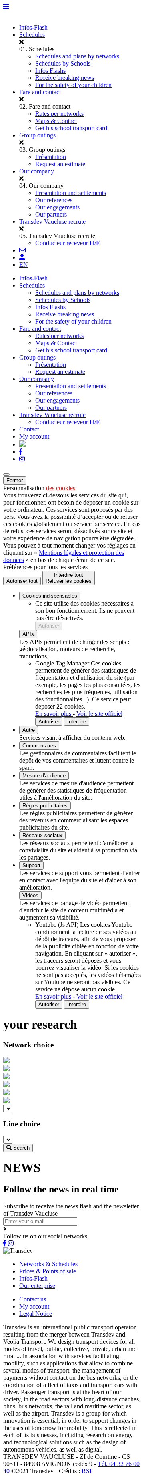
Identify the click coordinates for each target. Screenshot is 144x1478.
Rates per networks (59, 113)
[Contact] (22, 250)
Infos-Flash (33, 27)
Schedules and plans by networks (77, 56)
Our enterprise (37, 1285)
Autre (28, 730)
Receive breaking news (64, 77)
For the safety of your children (73, 84)
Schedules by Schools (62, 63)
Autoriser (48, 626)
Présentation (50, 156)
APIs (28, 634)
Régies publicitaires (45, 806)
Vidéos (30, 895)
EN (23, 264)
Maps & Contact (56, 120)
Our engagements (57, 207)
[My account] (22, 257)
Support (31, 865)
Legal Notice (35, 1313)
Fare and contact (40, 92)
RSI (87, 1471)
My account (34, 1306)
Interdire (76, 722)
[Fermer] (6, 474)
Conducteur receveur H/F (67, 243)
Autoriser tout (22, 581)
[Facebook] (20, 451)
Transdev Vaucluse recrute (52, 221)
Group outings (37, 135)
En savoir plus (54, 713)
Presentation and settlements (70, 192)
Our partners (51, 214)
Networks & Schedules (48, 1264)
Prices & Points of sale (47, 1271)
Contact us (32, 1299)
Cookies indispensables (49, 596)
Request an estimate (60, 164)
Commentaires (39, 746)
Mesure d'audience (44, 776)
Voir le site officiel (99, 713)
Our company (36, 171)
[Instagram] (22, 458)
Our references (53, 200)
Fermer (14, 480)
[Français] (22, 444)
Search (21, 1148)
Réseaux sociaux (42, 835)
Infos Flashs (50, 70)
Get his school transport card (71, 128)
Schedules (32, 34)
